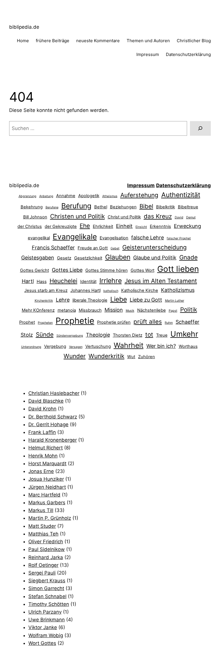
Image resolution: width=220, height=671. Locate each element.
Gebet (115, 248)
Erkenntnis (160, 226)
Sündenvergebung (69, 336)
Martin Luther (174, 300)
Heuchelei (63, 280)
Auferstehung (139, 195)
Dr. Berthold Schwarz (52, 417)
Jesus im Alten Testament (161, 280)
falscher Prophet (179, 238)
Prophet (27, 322)
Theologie (98, 335)
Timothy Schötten (48, 604)
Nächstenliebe (151, 310)
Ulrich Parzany (45, 612)
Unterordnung (31, 347)
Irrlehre (110, 281)
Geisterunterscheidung (154, 247)
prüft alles (147, 321)
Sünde (45, 334)
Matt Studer (42, 526)
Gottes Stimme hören (106, 270)
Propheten (45, 323)
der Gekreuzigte (61, 226)
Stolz (27, 335)
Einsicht (141, 227)
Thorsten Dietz (127, 335)
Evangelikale (75, 236)
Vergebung (55, 346)
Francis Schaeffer (53, 248)
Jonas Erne (41, 471)
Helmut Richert (45, 448)
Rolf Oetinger (43, 565)
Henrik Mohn (43, 456)
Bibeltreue (188, 207)
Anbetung (46, 196)
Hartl (28, 281)
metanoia (67, 310)
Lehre (63, 300)
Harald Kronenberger (52, 440)
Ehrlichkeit (103, 226)
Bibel (146, 206)
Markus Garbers (46, 502)
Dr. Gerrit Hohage (48, 424)
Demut (191, 217)
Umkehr (184, 333)
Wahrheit (129, 345)
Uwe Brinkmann (46, 619)
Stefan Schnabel (47, 596)
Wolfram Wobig (45, 635)
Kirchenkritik (44, 300)
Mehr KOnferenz (38, 310)
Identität (88, 281)
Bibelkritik (165, 207)
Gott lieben (178, 269)
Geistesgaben (37, 258)
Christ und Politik (124, 217)
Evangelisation (114, 238)
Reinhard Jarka (45, 557)
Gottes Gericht (34, 270)
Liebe (118, 299)
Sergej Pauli (42, 573)
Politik (188, 309)
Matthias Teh (43, 534)
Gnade (188, 257)
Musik (130, 311)
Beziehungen (123, 207)
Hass (42, 281)
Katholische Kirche (139, 290)
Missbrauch (90, 310)
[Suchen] (200, 128)
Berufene (52, 207)
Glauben (117, 257)
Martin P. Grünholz (49, 518)
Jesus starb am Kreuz (46, 290)
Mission (114, 310)
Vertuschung (98, 346)
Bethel (100, 207)
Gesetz (64, 258)
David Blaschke (46, 401)
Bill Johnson (35, 217)
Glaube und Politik (154, 258)
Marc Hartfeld (44, 495)
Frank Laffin (42, 432)
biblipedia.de (24, 27)
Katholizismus (178, 290)
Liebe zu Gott (146, 300)
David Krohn (42, 409)
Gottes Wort (142, 270)
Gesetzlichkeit (88, 258)
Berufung (76, 205)
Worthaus (188, 346)
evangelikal (39, 238)
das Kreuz (158, 216)
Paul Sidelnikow (46, 549)
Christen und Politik (77, 216)
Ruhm (169, 323)
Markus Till (40, 510)
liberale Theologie (89, 300)
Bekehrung (32, 207)
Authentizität (180, 195)
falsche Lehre (147, 237)
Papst (173, 311)
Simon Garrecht (46, 588)
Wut (131, 356)
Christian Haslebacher (53, 393)
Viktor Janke (42, 627)
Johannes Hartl (85, 290)
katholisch (110, 291)
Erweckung (187, 226)
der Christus (29, 226)
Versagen (75, 347)
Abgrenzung (27, 196)
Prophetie (75, 321)
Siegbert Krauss (46, 580)
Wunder (75, 356)
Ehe (85, 225)
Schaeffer (187, 322)
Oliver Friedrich (45, 541)
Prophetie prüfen (114, 322)
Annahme (65, 195)
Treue (162, 335)
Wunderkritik (106, 356)
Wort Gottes (42, 643)
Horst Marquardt (47, 463)
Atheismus (109, 196)
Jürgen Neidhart (47, 487)
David (179, 217)
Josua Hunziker (46, 479)
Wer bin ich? (161, 346)
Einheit (124, 226)
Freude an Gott (93, 248)
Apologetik (88, 195)
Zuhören (146, 356)
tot (149, 334)
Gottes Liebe (67, 270)
